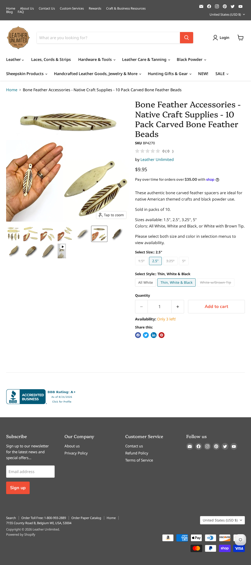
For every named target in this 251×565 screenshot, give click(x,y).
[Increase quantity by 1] (178, 306)
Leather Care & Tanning (144, 59)
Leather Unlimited (157, 159)
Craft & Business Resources (126, 8)
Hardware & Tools (95, 59)
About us (72, 445)
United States (225, 14)
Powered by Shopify (20, 534)
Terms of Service (139, 460)
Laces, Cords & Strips (51, 59)
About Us (27, 8)
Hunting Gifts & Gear (168, 73)
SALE (220, 73)
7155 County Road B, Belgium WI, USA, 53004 (38, 523)
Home (10, 8)
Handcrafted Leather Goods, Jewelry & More (96, 73)
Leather (14, 59)
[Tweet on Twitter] (146, 335)
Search (11, 518)
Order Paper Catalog (86, 518)
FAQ (21, 12)
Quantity (142, 295)
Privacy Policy (76, 453)
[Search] (186, 37)
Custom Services (72, 8)
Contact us (134, 445)
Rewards (95, 8)
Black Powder (190, 59)
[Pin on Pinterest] (161, 335)
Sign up (18, 488)
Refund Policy (136, 453)
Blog (9, 12)
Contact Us (47, 8)
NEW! (203, 73)
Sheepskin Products (25, 73)
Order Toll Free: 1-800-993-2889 (43, 518)
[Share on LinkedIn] (154, 335)
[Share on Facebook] (138, 335)
